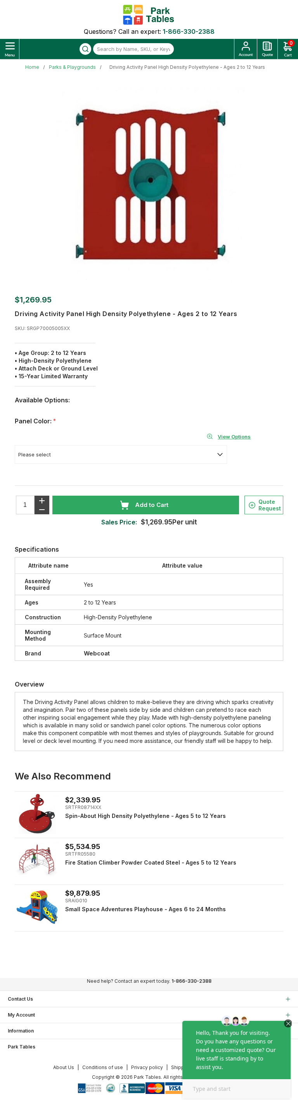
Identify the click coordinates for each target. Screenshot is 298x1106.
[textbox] (133, 49)
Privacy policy (147, 1067)
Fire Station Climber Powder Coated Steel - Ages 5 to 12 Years (150, 862)
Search (85, 49)
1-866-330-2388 (189, 31)
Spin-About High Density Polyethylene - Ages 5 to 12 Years (145, 815)
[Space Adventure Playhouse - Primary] (37, 907)
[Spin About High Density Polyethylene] (37, 813)
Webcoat (97, 653)
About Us (63, 1067)
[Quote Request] (267, 49)
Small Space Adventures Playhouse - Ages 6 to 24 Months (145, 909)
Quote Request (269, 505)
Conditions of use (102, 1067)
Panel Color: (34, 421)
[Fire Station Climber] (37, 860)
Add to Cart (151, 504)
